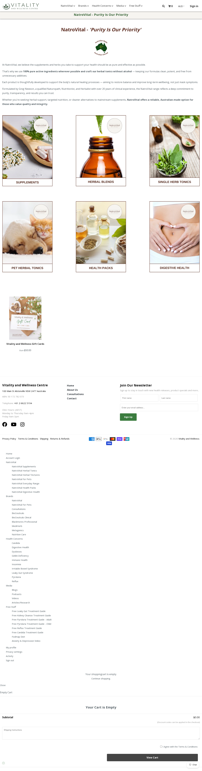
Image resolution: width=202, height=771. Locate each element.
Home (70, 385)
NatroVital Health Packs (24, 487)
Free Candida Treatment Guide (27, 632)
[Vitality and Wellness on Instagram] (22, 424)
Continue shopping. (101, 678)
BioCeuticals (18, 513)
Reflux (15, 581)
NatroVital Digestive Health (26, 491)
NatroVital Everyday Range (25, 483)
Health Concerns (102, 5)
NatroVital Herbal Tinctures (26, 474)
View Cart (152, 757)
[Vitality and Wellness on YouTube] (14, 424)
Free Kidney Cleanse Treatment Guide (31, 615)
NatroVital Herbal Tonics (24, 470)
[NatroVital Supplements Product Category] (35, 158)
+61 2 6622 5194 (23, 403)
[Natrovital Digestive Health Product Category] (175, 243)
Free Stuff (135, 5)
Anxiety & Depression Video (26, 640)
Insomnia (16, 564)
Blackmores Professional (24, 521)
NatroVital (67, 5)
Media (120, 5)
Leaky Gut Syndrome (22, 572)
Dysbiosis (17, 551)
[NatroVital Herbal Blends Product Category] (101, 157)
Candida (16, 542)
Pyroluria (16, 576)
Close (3, 685)
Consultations (75, 394)
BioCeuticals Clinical (21, 517)
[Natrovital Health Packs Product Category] (101, 243)
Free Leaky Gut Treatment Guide (29, 611)
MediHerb (17, 525)
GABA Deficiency (20, 555)
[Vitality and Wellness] (20, 6)
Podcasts (16, 594)
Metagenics (18, 530)
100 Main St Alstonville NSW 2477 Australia (24, 391)
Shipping (44, 438)
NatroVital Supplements (24, 466)
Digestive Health (20, 547)
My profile (11, 647)
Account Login (13, 457)
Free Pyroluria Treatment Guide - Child (31, 623)
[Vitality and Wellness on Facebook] (5, 424)
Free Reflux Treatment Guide (27, 628)
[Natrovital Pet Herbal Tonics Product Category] (27, 243)
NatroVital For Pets (21, 479)
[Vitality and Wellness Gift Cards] (25, 318)
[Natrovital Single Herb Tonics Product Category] (175, 157)
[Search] (163, 6)
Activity (9, 656)
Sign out (10, 660)
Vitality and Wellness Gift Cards (25, 344)
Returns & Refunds (60, 438)
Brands (82, 5)
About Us (72, 389)
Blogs (15, 589)
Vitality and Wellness (188, 438)
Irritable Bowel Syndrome (25, 568)
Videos (15, 598)
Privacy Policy (9, 438)
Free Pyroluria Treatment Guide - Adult (32, 619)
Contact (72, 398)
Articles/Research (21, 602)
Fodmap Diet (18, 636)
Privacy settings (14, 651)
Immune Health (20, 559)
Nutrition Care (19, 534)
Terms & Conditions (28, 438)
